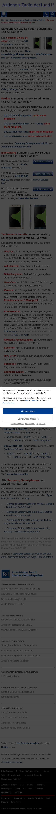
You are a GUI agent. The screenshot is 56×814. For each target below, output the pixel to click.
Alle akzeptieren (28, 411)
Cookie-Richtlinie (17, 424)
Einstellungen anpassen (28, 419)
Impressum (41, 424)
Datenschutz (30, 424)
